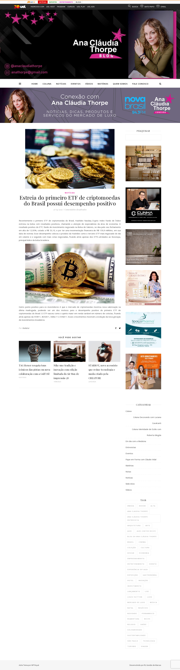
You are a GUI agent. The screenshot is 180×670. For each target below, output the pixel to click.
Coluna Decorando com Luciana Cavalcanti (147, 420)
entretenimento (135, 564)
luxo (149, 597)
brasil (130, 542)
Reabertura (133, 619)
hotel (130, 580)
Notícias (61, 83)
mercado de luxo (136, 602)
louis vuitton (134, 597)
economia (144, 553)
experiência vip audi (137, 569)
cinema (142, 542)
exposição (132, 575)
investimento (134, 586)
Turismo (131, 646)
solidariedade (134, 630)
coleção (131, 548)
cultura (145, 548)
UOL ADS (91, 7)
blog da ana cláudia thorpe (142, 536)
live (147, 591)
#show (142, 506)
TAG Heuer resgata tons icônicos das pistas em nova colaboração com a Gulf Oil (34, 369)
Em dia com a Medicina (136, 441)
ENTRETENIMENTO (66, 2)
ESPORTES (53, 2)
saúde (143, 624)
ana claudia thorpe (137, 511)
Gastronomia (150, 575)
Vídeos (89, 83)
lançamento (133, 591)
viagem (144, 646)
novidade (132, 613)
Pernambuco (148, 613)
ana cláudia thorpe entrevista (137, 518)
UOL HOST (50, 7)
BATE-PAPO (149, 7)
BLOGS (78, 2)
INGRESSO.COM (37, 7)
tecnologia (149, 641)
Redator (26, 328)
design (130, 553)
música (153, 602)
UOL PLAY (81, 7)
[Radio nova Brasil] (90, 122)
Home (34, 83)
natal (130, 608)
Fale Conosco (140, 83)
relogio (131, 624)
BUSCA (135, 7)
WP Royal (35, 665)
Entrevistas (131, 447)
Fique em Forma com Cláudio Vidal (141, 459)
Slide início (130, 483)
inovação (143, 580)
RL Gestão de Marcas (152, 665)
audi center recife (146, 531)
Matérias (103, 83)
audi (129, 531)
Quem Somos (120, 83)
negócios (143, 608)
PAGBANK (61, 7)
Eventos (76, 83)
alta (153, 506)
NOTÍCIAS (42, 2)
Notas (128, 471)
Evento (153, 564)
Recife (147, 619)
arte (147, 525)
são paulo (132, 641)
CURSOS (71, 7)
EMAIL (163, 7)
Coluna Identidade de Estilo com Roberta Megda (146, 432)
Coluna (47, 83)
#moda (130, 506)
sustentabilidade (136, 635)
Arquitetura (134, 525)
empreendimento (136, 558)
